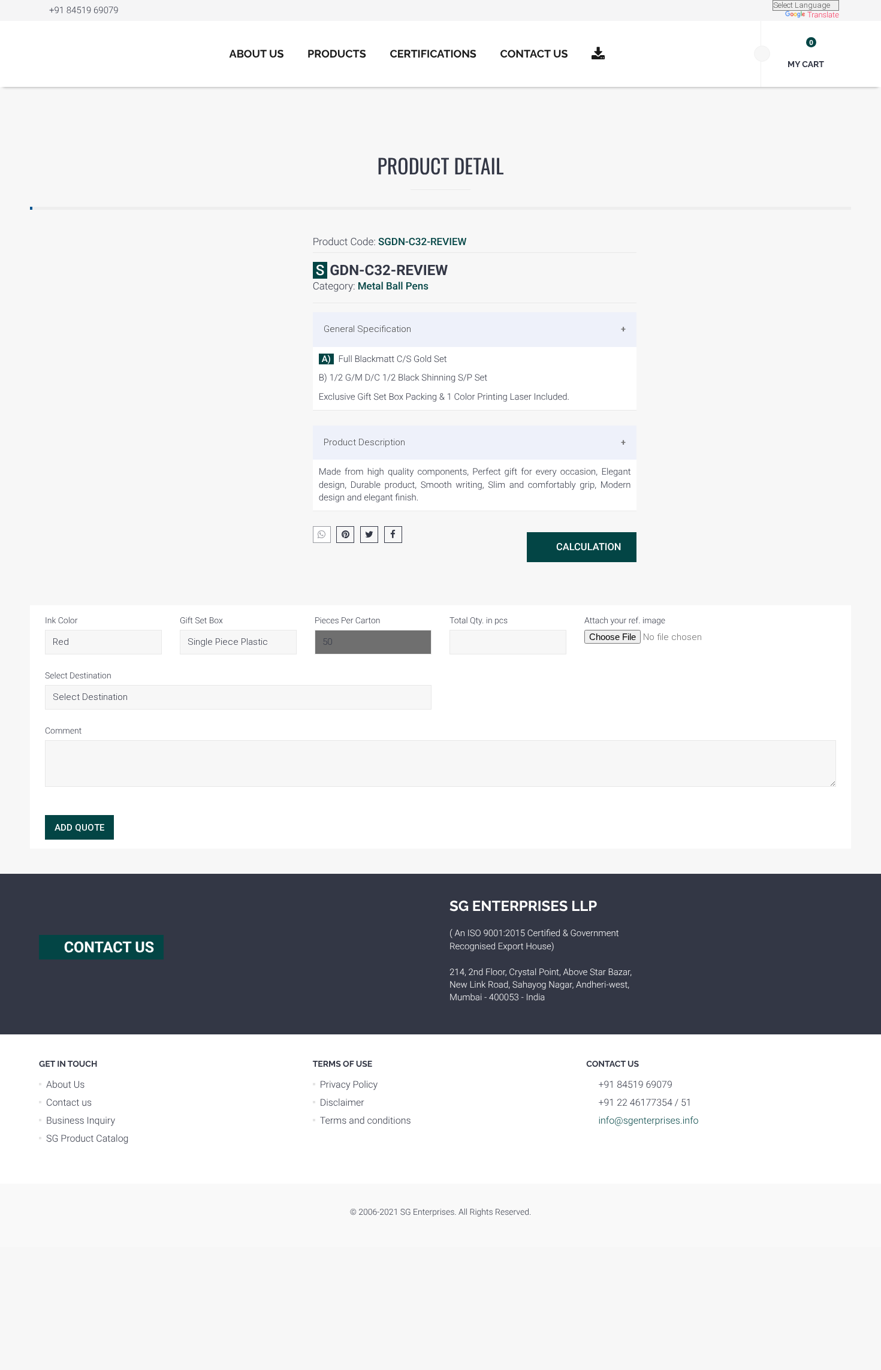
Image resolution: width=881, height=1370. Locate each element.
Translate (823, 15)
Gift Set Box (201, 621)
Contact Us (534, 54)
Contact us (69, 1102)
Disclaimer (342, 1102)
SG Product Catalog (87, 1138)
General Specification (367, 329)
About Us (257, 54)
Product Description (364, 442)
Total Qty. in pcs (478, 621)
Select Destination (78, 676)
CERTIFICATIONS (433, 54)
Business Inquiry (80, 1120)
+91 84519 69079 (84, 10)
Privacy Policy (349, 1084)
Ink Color (61, 621)
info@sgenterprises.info (648, 1120)
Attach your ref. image (624, 621)
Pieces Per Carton (347, 621)
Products (336, 54)
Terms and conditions (365, 1120)
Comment (63, 731)
